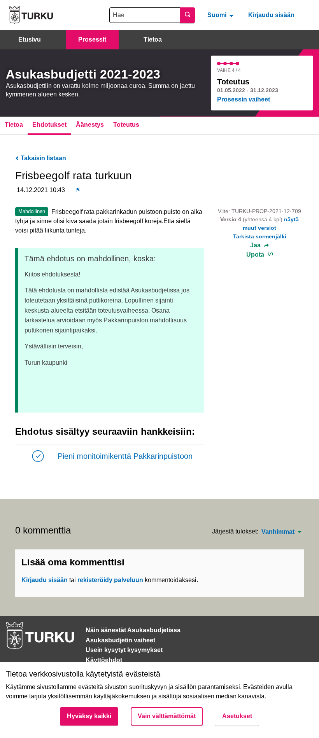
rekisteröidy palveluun (110, 580)
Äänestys (90, 124)
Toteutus (126, 124)
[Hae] (187, 15)
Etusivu (29, 39)
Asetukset (237, 716)
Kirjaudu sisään (271, 15)
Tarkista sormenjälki (259, 236)
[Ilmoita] (78, 190)
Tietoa (153, 39)
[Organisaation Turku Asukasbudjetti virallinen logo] (31, 15)
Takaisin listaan (42, 158)
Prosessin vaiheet (243, 99)
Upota (256, 254)
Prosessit (92, 39)
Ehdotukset (49, 124)
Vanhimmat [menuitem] (277, 532)
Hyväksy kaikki (89, 716)
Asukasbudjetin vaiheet (120, 640)
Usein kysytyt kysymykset (124, 650)
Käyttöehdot (104, 660)
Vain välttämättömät (167, 716)
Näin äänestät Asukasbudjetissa (133, 630)
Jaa (256, 245)
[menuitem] (221, 14)
